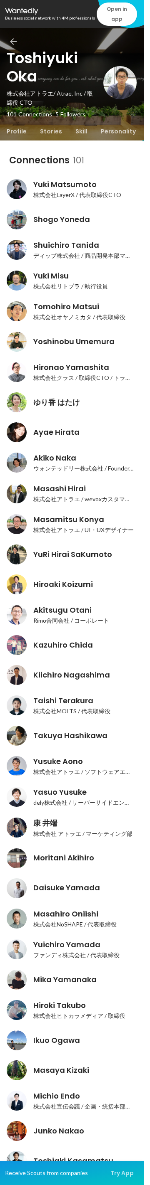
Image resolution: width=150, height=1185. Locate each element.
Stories (51, 131)
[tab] (16, 131)
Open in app (117, 13)
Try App (122, 1173)
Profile (17, 131)
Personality (118, 131)
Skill (81, 131)
